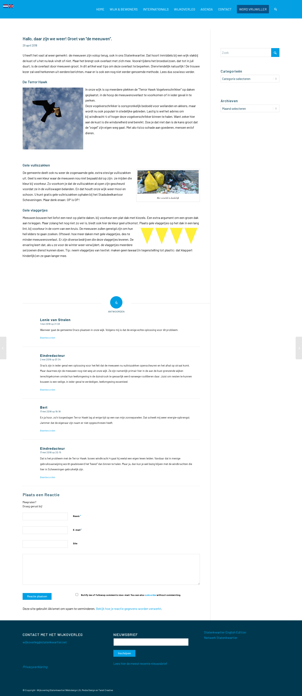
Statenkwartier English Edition (225, 632)
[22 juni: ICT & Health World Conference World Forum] (299, 348)
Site (75, 543)
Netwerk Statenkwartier (220, 637)
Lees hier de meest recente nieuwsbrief (140, 663)
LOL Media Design (86, 690)
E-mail (77, 529)
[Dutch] (5, 6)
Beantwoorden (47, 337)
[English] (11, 6)
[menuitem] (100, 9)
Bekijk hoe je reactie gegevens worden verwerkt (128, 608)
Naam (77, 516)
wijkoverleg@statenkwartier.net (45, 642)
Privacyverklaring (35, 667)
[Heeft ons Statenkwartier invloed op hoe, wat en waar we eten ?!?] (3, 348)
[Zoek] (276, 9)
